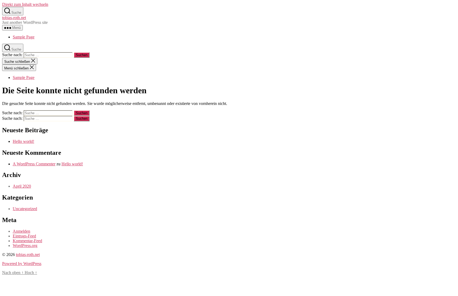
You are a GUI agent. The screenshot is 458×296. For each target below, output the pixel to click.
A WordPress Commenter (34, 164)
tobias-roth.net (14, 17)
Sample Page (23, 37)
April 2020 (22, 186)
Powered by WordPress (21, 263)
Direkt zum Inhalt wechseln (25, 4)
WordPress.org (25, 245)
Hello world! (23, 141)
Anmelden (21, 231)
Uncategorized (25, 208)
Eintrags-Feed (24, 236)
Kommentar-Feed (27, 240)
